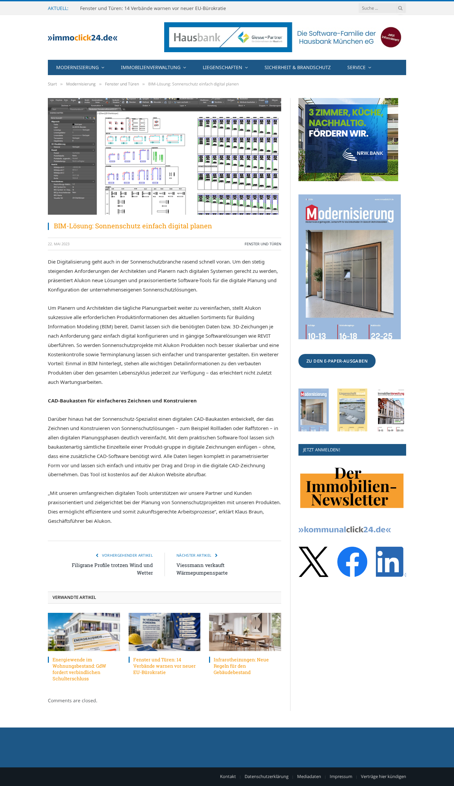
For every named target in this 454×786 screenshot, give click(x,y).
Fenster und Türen (263, 243)
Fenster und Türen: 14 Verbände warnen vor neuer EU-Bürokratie (153, 8)
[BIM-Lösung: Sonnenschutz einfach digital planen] (164, 156)
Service (356, 67)
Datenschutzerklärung (266, 776)
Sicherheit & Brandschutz (298, 67)
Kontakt (228, 776)
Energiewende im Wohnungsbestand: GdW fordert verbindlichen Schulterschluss (79, 669)
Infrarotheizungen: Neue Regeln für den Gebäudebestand (241, 665)
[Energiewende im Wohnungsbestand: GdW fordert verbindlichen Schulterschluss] (84, 632)
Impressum (341, 776)
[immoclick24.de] (82, 37)
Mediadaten (309, 776)
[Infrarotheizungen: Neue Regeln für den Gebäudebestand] (245, 632)
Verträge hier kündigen (383, 776)
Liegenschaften (222, 67)
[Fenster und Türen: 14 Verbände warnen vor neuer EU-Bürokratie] (165, 632)
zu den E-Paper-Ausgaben (337, 361)
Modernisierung (77, 67)
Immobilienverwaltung (150, 67)
